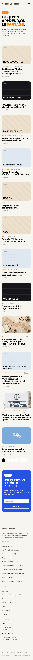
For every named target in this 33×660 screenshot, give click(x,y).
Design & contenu (7, 558)
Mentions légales (6, 655)
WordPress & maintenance (10, 550)
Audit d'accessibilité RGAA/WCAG (12, 566)
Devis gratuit (6, 610)
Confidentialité (17, 655)
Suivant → (24, 460)
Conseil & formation (8, 562)
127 (17, 460)
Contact (4, 614)
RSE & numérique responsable (11, 595)
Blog (3, 607)
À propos (5, 591)
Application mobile (8, 577)
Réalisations (5, 599)
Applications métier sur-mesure (12, 581)
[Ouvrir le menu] (29, 3)
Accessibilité (26, 655)
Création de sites (7, 546)
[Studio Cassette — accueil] (11, 3)
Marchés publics (7, 603)
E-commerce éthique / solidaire (12, 569)
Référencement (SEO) (9, 554)
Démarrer (16, 506)
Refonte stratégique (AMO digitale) (13, 573)
